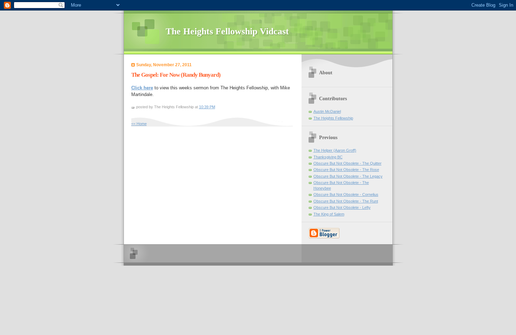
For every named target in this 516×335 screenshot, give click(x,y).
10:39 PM (207, 107)
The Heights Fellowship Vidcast (227, 31)
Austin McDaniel (327, 111)
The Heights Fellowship (333, 118)
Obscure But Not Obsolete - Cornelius (345, 194)
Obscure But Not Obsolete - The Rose (346, 170)
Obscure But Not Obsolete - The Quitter (347, 163)
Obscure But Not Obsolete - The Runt (345, 201)
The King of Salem (328, 214)
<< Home (139, 124)
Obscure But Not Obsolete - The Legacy (348, 176)
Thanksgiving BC (328, 157)
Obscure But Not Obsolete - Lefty (342, 207)
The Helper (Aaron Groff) (334, 150)
